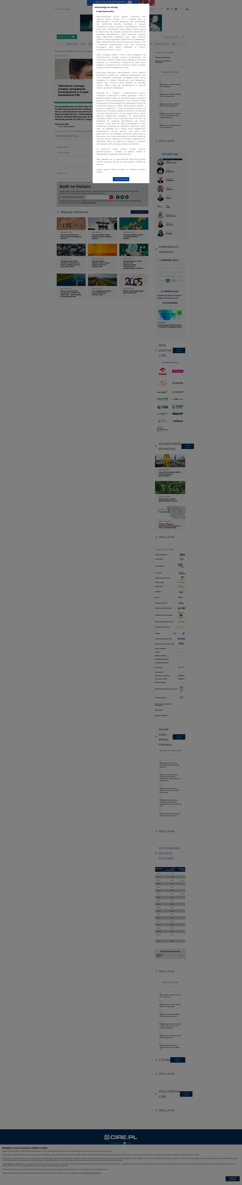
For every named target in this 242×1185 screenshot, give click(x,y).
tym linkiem (111, 83)
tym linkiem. (116, 50)
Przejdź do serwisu (121, 179)
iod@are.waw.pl (138, 139)
